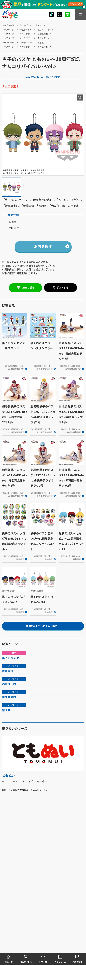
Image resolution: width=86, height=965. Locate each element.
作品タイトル (26, 29)
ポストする (62, 287)
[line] (67, 14)
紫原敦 (41, 42)
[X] (51, 14)
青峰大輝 (42, 38)
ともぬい (38, 25)
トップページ (8, 25)
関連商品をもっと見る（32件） (43, 626)
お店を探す (43, 246)
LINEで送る (28, 287)
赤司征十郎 (43, 46)
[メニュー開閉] (80, 14)
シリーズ (24, 25)
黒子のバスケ (44, 29)
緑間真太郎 (43, 33)
